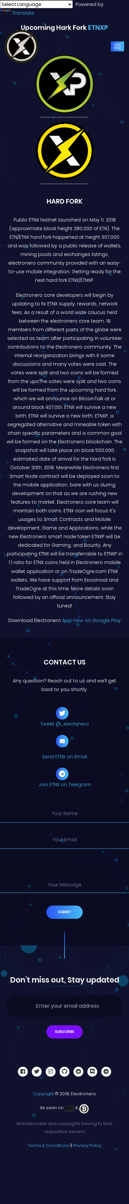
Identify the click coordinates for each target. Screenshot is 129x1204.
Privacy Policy (87, 1145)
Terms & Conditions (48, 1145)
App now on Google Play (91, 620)
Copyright (43, 1094)
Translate (23, 13)
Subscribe (64, 1031)
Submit (64, 912)
